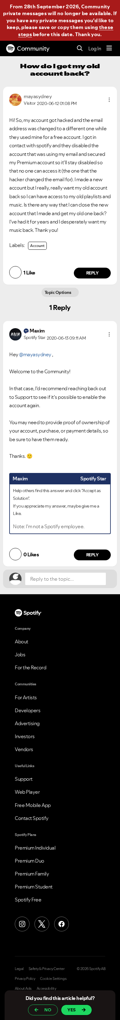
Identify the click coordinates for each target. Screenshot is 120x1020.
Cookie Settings (53, 978)
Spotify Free (28, 899)
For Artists (26, 697)
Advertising (27, 723)
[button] (109, 99)
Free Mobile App (33, 805)
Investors (25, 736)
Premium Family (32, 873)
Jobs (20, 654)
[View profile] (15, 99)
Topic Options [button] (58, 292)
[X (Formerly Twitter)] (41, 924)
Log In (94, 48)
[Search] (80, 48)
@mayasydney (35, 354)
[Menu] (109, 48)
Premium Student (34, 886)
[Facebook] (61, 924)
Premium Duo (29, 860)
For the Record (30, 667)
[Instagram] (22, 924)
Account (37, 245)
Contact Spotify (32, 818)
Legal (19, 968)
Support (24, 778)
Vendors (24, 749)
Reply (92, 273)
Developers (27, 710)
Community (33, 48)
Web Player (27, 791)
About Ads (23, 988)
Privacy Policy (25, 978)
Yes (71, 1010)
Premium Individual (35, 847)
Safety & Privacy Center (47, 968)
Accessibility (46, 988)
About (21, 641)
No (47, 1010)
